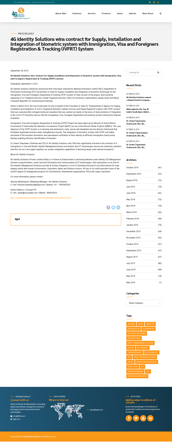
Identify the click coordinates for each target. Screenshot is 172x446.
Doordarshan (148, 329)
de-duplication (133, 329)
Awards (132, 13)
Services (92, 13)
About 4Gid (60, 13)
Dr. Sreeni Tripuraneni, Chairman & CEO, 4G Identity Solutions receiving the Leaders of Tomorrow (138, 122)
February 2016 (132, 218)
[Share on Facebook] (108, 207)
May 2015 (130, 276)
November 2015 (133, 237)
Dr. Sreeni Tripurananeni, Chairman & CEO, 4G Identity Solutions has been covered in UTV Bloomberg (138, 134)
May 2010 (130, 282)
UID (142, 367)
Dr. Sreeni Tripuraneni (136, 333)
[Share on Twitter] (113, 207)
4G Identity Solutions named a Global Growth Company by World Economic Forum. (138, 99)
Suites (120, 13)
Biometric (150, 324)
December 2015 (133, 231)
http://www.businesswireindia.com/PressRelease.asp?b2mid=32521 (40, 198)
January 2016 (132, 225)
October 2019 (132, 167)
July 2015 (130, 263)
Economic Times (134, 338)
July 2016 (130, 187)
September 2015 (133, 250)
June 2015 (131, 269)
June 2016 (131, 193)
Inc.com (131, 348)
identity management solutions (140, 343)
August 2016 (131, 180)
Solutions (76, 13)
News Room (147, 13)
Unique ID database (135, 371)
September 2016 (133, 174)
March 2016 (131, 212)
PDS (129, 357)
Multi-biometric (152, 352)
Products (106, 13)
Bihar (140, 324)
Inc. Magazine (142, 348)
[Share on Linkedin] (118, 207)
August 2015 (131, 257)
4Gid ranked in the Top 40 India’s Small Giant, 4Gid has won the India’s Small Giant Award (138, 110)
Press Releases (26, 33)
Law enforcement (135, 352)
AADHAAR (131, 324)
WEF (147, 371)
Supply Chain (133, 367)
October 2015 (132, 244)
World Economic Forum (137, 376)
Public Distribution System (145, 357)
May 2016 (130, 199)
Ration (130, 362)
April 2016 (130, 206)
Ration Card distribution (147, 362)
